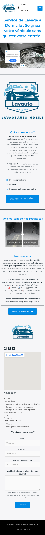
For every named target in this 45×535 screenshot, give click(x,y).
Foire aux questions (12, 421)
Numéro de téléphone (22, 460)
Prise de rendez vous (13, 412)
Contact (7, 415)
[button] (21, 65)
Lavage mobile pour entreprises (19, 407)
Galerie (9, 424)
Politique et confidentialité (17, 427)
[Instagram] (9, 348)
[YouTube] (13, 348)
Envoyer (22, 505)
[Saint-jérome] (26, 7)
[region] (22, 55)
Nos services (9, 401)
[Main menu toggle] (40, 8)
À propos (8, 418)
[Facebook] (5, 348)
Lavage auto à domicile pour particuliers (23, 404)
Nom (22, 439)
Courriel (22, 450)
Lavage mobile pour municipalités (20, 410)
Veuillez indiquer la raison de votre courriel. (22, 472)
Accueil (7, 398)
